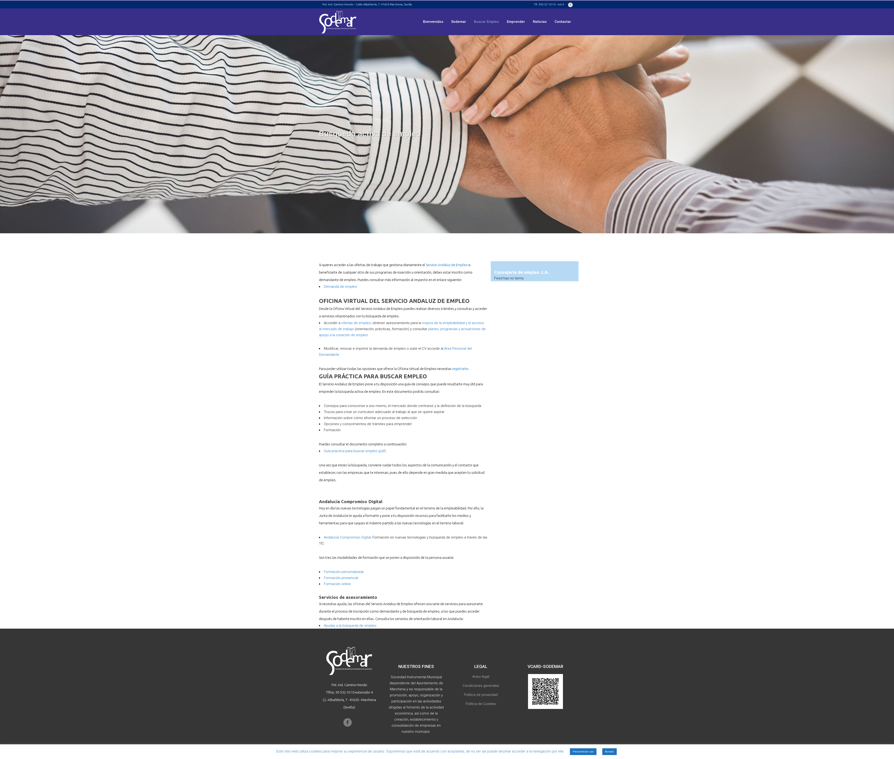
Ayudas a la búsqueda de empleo (350, 625)
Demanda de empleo (340, 287)
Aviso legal (480, 676)
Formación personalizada (344, 572)
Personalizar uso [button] (583, 751)
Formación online (337, 584)
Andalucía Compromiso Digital (347, 537)
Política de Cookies (481, 704)
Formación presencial (341, 578)
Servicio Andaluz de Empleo (447, 265)
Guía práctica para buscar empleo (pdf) (355, 451)
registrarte (460, 369)
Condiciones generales (481, 686)
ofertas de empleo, (356, 323)
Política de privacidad (481, 695)
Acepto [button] (609, 751)
